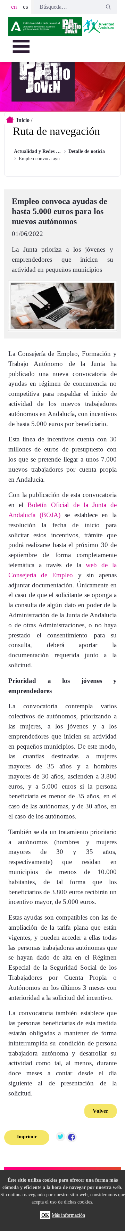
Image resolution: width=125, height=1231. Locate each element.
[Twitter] (60, 1137)
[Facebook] (71, 1137)
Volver (100, 1111)
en (14, 6)
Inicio (23, 120)
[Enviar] (108, 7)
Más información (68, 1215)
